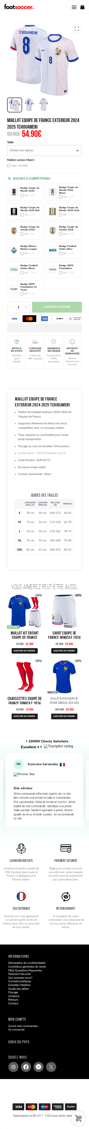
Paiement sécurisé (19, 974)
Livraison (13, 996)
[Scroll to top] (49, 1108)
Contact (13, 1003)
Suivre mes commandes (23, 1026)
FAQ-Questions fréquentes (25, 970)
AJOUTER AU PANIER (24, 651)
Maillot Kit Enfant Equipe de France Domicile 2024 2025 (24, 637)
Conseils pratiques (19, 981)
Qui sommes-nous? (20, 977)
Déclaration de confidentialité (26, 962)
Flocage (13, 992)
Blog (11, 1007)
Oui (19, 165)
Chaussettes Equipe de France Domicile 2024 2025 (25, 703)
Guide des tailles (18, 988)
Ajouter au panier (57, 307)
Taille (10, 142)
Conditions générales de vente (27, 966)
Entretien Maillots (19, 985)
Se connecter (16, 1029)
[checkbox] (25, 163)
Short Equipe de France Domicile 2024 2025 (64, 637)
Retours (13, 999)
